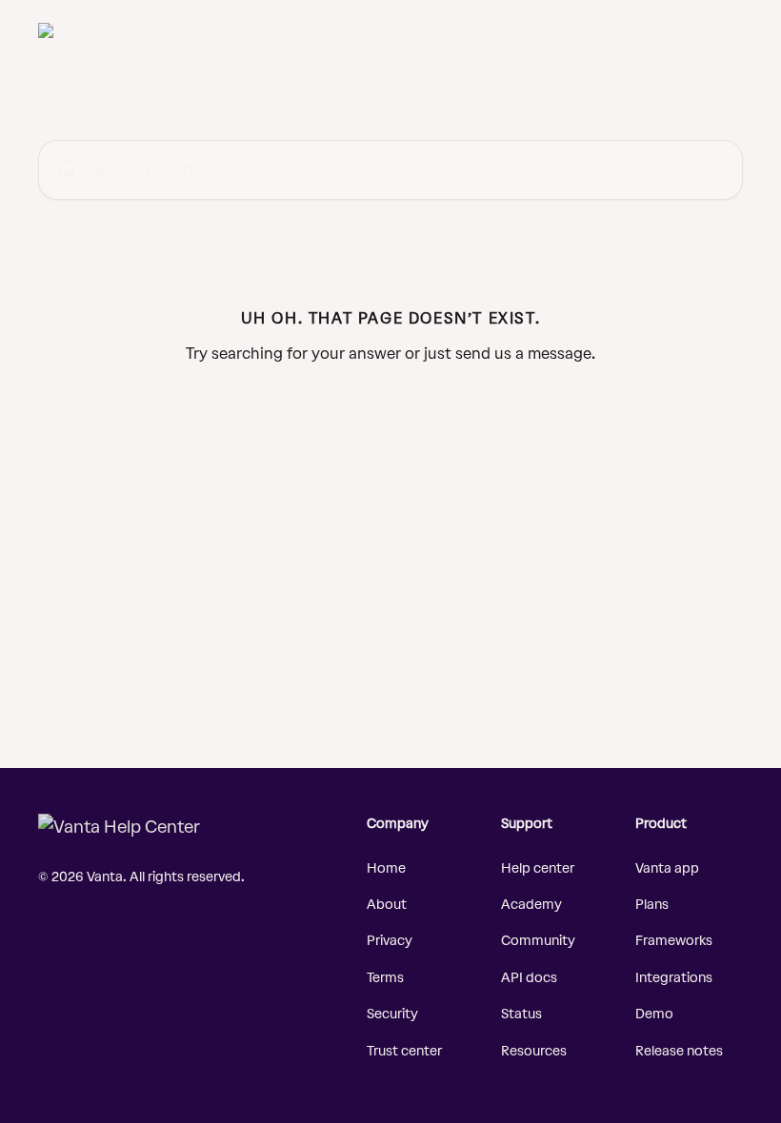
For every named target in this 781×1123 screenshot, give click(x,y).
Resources (534, 1051)
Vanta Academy (545, 30)
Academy (531, 904)
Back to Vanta (429, 30)
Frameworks (673, 941)
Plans (652, 904)
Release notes (679, 1051)
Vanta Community (674, 30)
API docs (529, 978)
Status (521, 1014)
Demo (654, 1014)
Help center (537, 868)
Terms (385, 978)
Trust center (404, 1051)
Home (386, 868)
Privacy (389, 941)
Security (392, 1014)
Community (538, 941)
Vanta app (667, 868)
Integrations (673, 978)
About (387, 904)
